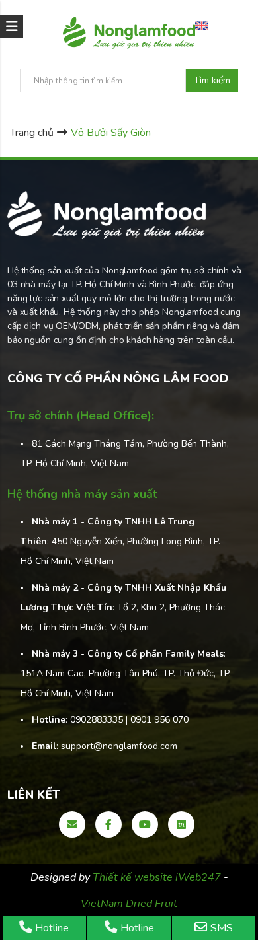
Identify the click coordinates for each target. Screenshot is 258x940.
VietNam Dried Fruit (129, 903)
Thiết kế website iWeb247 (158, 877)
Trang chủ (32, 133)
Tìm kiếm (212, 80)
